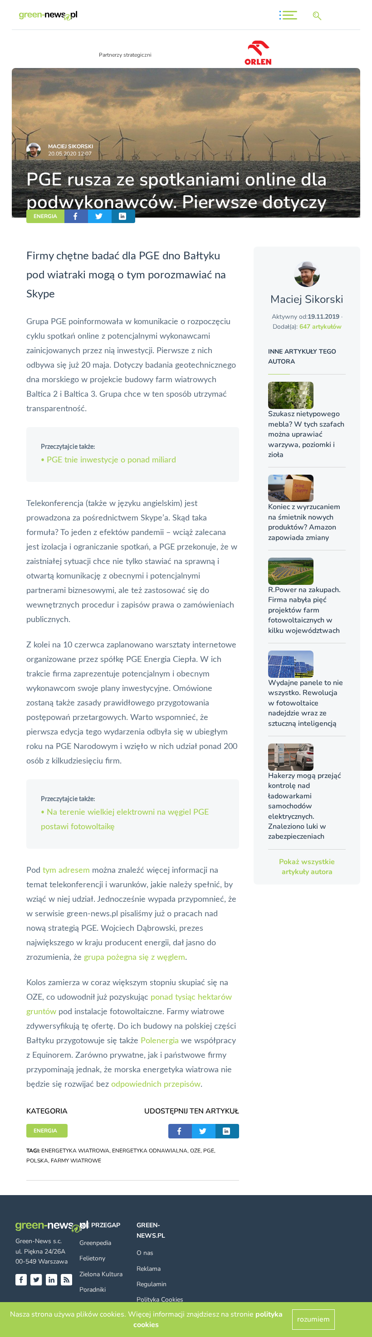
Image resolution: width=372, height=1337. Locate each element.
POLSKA (37, 1160)
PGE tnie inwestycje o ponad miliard (108, 460)
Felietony (92, 1258)
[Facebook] (21, 1279)
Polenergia (160, 1041)
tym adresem (66, 870)
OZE (195, 1150)
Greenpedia (95, 1243)
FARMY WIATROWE (76, 1160)
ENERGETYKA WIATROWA (75, 1150)
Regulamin (151, 1284)
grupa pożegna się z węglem (134, 957)
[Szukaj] (319, 15)
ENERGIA (45, 216)
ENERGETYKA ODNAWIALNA (149, 1150)
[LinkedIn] (51, 1279)
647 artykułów (320, 326)
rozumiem (313, 1319)
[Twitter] (36, 1279)
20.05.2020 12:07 (70, 153)
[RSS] (66, 1279)
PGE (208, 1150)
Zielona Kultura (100, 1274)
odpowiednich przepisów (156, 1084)
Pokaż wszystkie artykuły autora (307, 867)
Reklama (149, 1268)
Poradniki (92, 1289)
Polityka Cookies (160, 1299)
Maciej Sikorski (70, 146)
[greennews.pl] (48, 15)
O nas (145, 1253)
